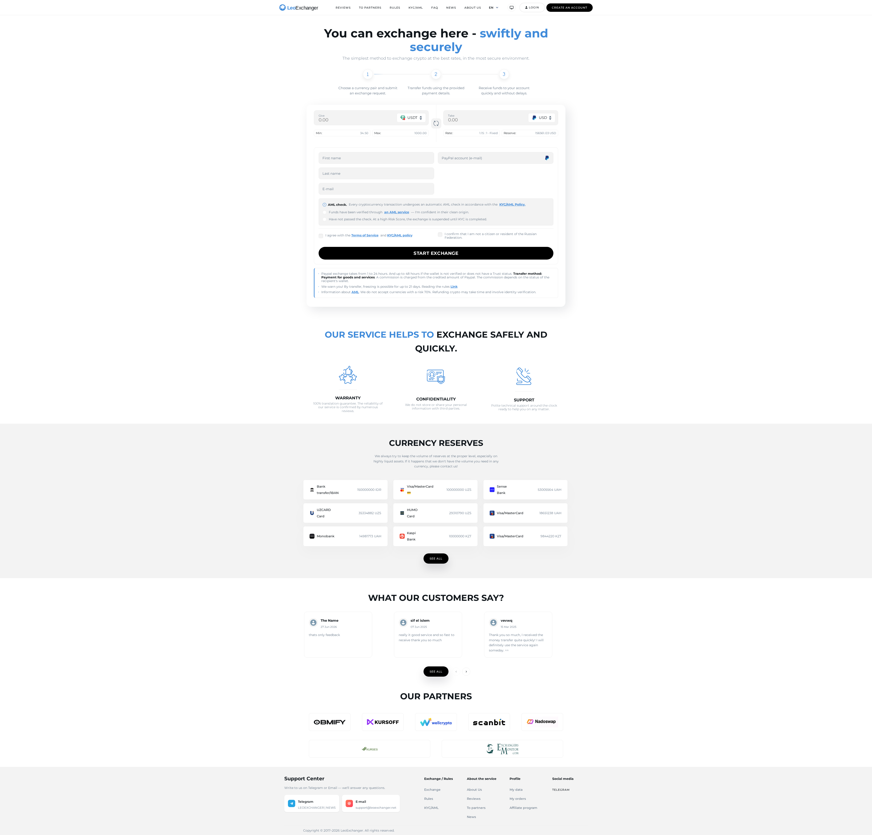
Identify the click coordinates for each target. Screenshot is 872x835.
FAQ (434, 7)
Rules (395, 7)
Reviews (343, 7)
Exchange (432, 790)
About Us (472, 7)
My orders (518, 799)
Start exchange (436, 253)
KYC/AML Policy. (512, 204)
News (451, 7)
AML (355, 292)
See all (436, 558)
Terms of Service (365, 235)
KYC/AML (416, 7)
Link (454, 287)
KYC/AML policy (399, 235)
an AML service (396, 212)
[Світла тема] (512, 7)
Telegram (561, 789)
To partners (370, 7)
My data (516, 790)
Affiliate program (523, 808)
